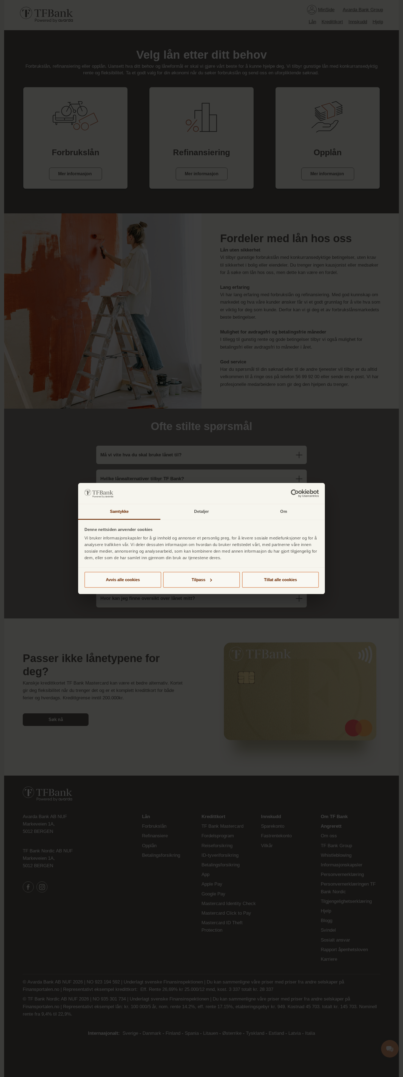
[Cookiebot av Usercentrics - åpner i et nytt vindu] (295, 493)
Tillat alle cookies (280, 579)
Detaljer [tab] (201, 511)
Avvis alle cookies (123, 579)
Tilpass (198, 579)
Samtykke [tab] (119, 511)
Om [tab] (283, 511)
